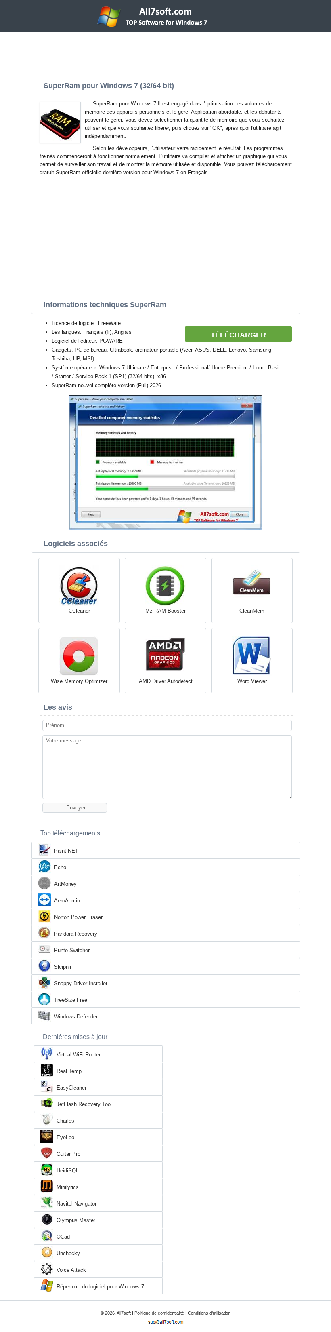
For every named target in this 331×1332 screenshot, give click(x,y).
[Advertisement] (165, 54)
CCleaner (79, 611)
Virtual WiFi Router (79, 1055)
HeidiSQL (68, 1171)
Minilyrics (68, 1187)
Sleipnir (62, 967)
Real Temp (69, 1071)
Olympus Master (76, 1220)
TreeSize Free (70, 1000)
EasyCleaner (71, 1088)
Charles (65, 1121)
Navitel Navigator (76, 1204)
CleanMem (251, 611)
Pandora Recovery (75, 934)
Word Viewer (252, 681)
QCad (63, 1237)
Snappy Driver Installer (80, 983)
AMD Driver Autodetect (166, 681)
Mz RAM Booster (165, 611)
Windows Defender (76, 1017)
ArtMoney (65, 884)
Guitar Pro (68, 1154)
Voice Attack (71, 1270)
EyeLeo (65, 1137)
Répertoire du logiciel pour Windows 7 (100, 1287)
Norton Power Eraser (78, 917)
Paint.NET (66, 851)
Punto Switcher (72, 950)
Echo (60, 867)
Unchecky (68, 1253)
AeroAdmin (67, 901)
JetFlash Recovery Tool (84, 1104)
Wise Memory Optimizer (79, 681)
